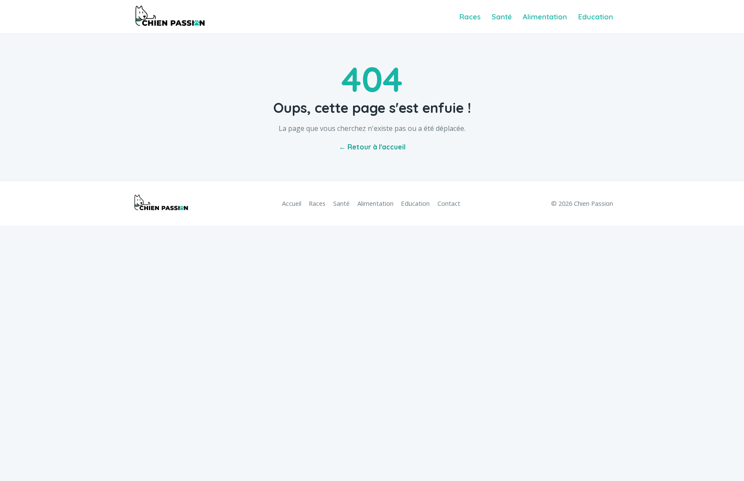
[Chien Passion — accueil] (170, 17)
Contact (448, 203)
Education (595, 16)
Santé (502, 16)
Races (469, 16)
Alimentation (545, 16)
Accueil (291, 203)
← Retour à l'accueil (372, 147)
